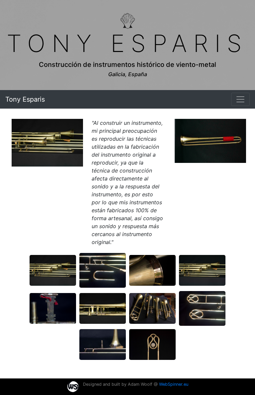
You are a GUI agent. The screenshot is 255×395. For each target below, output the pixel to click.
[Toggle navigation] (240, 99)
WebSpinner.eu (173, 384)
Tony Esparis (25, 99)
